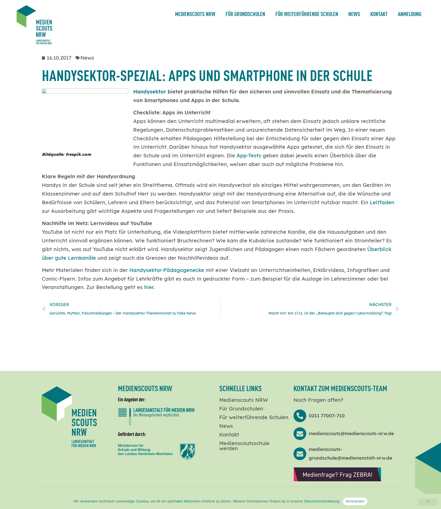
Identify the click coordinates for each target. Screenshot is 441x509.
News (354, 13)
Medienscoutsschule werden (244, 446)
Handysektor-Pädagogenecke (166, 270)
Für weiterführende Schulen (306, 13)
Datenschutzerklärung (321, 501)
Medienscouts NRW (195, 13)
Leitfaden (382, 202)
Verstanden (355, 501)
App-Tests (249, 155)
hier (148, 287)
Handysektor (149, 91)
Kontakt (379, 13)
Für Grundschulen (245, 13)
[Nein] (427, 502)
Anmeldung (409, 13)
